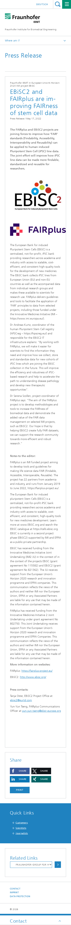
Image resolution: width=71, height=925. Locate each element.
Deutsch (42, 4)
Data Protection (20, 896)
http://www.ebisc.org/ (33, 677)
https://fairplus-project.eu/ (36, 670)
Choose (58, 864)
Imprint (14, 892)
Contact (15, 888)
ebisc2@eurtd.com (21, 700)
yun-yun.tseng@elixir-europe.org (41, 711)
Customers (22, 822)
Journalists (22, 833)
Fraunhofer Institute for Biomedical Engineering (30, 29)
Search (57, 4)
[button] (20, 771)
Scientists (21, 828)
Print (19, 790)
